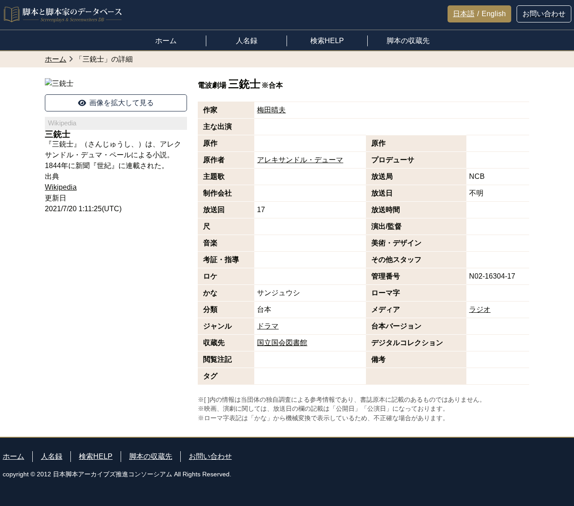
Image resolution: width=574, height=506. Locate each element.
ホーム (13, 456)
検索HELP (96, 456)
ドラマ (267, 326)
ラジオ (480, 309)
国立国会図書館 (282, 342)
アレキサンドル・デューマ (300, 160)
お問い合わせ (210, 456)
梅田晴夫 (271, 110)
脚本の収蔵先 (150, 456)
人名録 (51, 456)
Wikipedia (61, 187)
